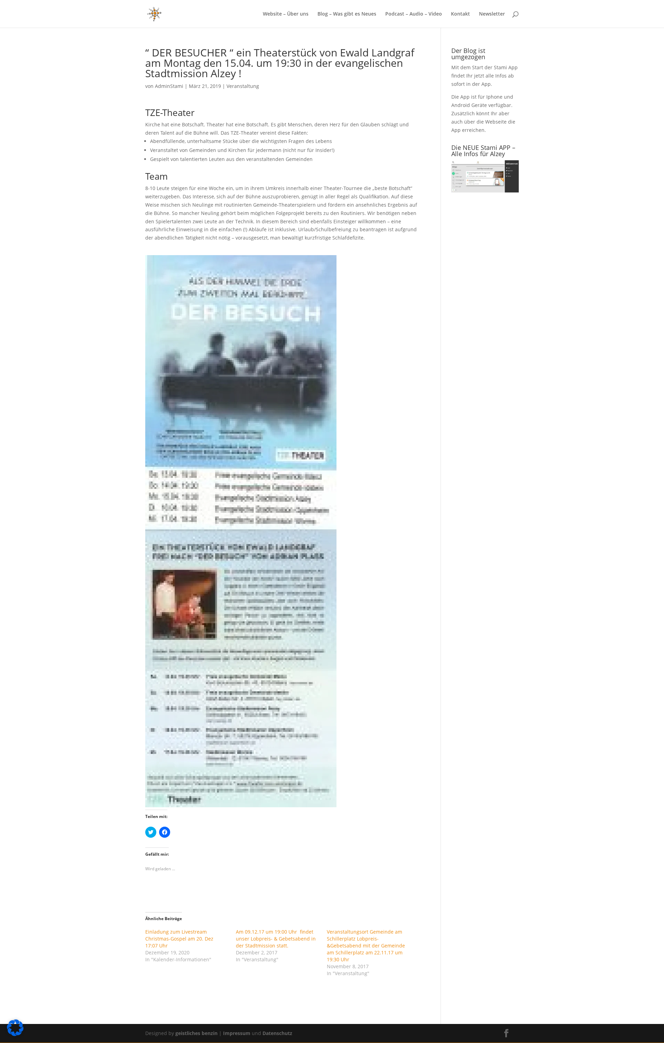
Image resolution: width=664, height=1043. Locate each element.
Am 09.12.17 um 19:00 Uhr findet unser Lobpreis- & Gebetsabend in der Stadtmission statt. (276, 938)
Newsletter (492, 14)
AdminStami (169, 86)
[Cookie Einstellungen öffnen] (15, 1034)
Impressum (237, 1033)
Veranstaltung (243, 86)
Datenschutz (277, 1033)
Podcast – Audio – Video (413, 14)
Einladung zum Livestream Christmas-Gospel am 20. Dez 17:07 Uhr (179, 938)
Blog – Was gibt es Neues (346, 14)
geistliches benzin (196, 1033)
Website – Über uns (285, 14)
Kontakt (460, 14)
